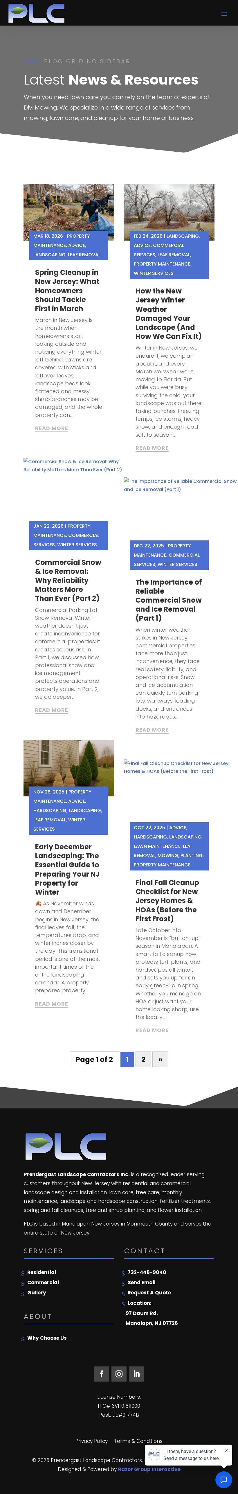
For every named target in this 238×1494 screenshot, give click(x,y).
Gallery (36, 1292)
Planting (192, 855)
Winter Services (77, 544)
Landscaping (49, 254)
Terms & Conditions (138, 1442)
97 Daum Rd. (142, 1313)
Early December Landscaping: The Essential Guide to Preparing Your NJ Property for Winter (67, 869)
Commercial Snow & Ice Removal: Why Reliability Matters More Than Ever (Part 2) (68, 580)
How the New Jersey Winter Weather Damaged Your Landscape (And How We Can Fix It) (169, 313)
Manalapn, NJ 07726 (152, 1323)
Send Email (142, 1282)
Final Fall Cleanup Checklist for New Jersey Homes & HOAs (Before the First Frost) (167, 901)
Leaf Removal (84, 254)
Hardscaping (49, 810)
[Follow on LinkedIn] (136, 1374)
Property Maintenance (162, 264)
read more (51, 428)
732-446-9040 (147, 1272)
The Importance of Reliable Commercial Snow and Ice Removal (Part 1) (169, 600)
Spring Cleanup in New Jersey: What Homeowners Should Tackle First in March (67, 291)
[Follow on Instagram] (119, 1374)
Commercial (43, 1282)
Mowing (168, 855)
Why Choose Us (47, 1337)
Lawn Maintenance (157, 846)
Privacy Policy (91, 1442)
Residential (41, 1272)
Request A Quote (149, 1292)
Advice (76, 245)
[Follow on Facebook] (101, 1374)
